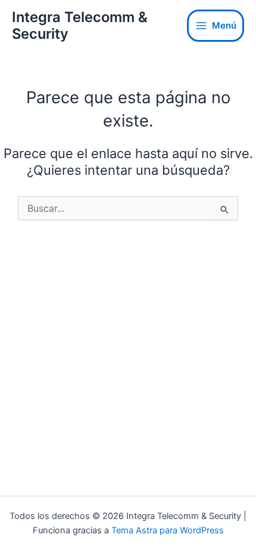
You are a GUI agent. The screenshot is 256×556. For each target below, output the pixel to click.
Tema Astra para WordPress (167, 530)
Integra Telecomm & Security (80, 25)
